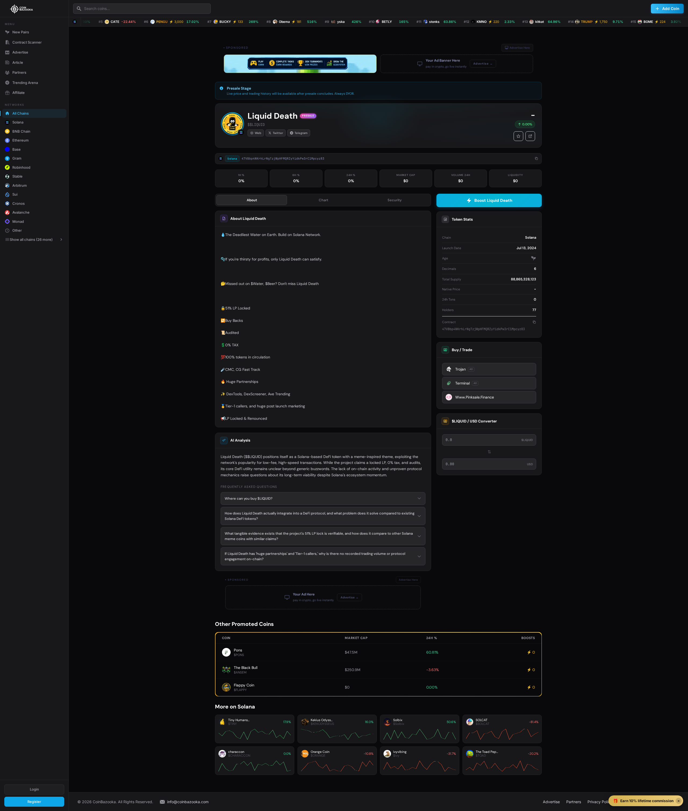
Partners (19, 72)
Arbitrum (19, 185)
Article (17, 62)
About (252, 200)
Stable (17, 176)
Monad (18, 221)
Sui (14, 194)
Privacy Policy (599, 801)
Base (16, 149)
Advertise (20, 52)
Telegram (301, 133)
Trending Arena (25, 82)
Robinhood (21, 167)
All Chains (20, 113)
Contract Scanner (27, 42)
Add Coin (670, 8)
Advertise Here (520, 48)
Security (395, 200)
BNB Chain (21, 131)
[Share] (530, 136)
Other (17, 230)
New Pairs (20, 32)
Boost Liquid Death (493, 200)
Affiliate (18, 92)
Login (34, 789)
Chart (323, 200)
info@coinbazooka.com (188, 801)
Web (258, 133)
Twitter (278, 133)
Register (34, 801)
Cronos (18, 203)
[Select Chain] (74, 22)
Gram (17, 158)
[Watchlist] (518, 136)
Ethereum (20, 140)
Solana (17, 122)
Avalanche (21, 212)
